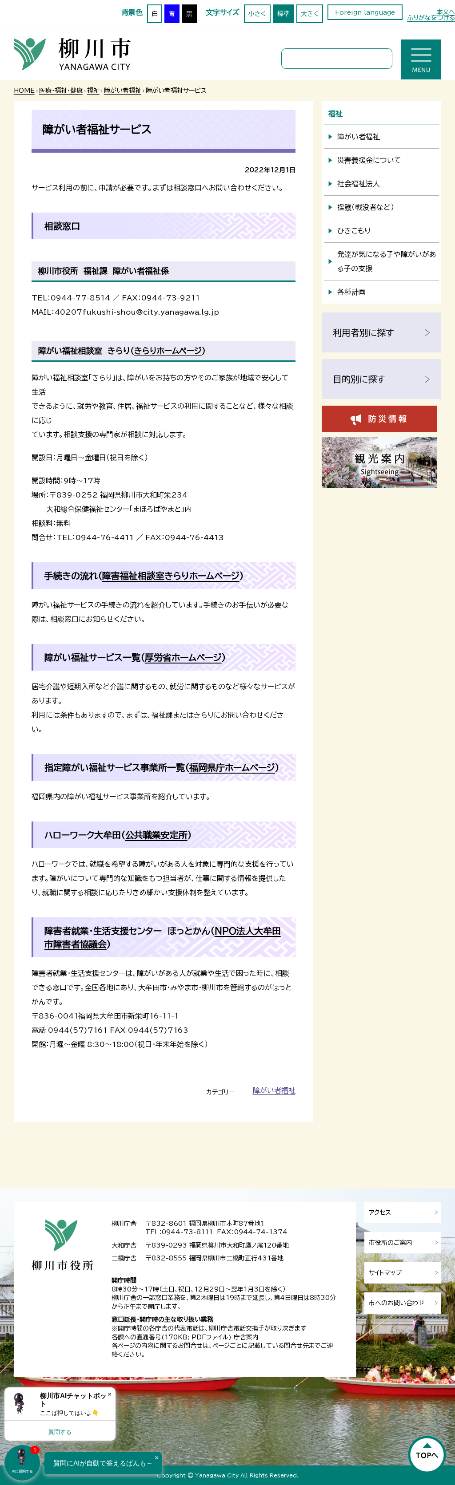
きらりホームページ (168, 351)
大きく (310, 14)
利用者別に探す (363, 332)
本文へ (445, 12)
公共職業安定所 (156, 834)
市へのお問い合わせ (397, 1303)
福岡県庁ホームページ (232, 767)
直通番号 (148, 1337)
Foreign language (365, 12)
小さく (257, 14)
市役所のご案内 (390, 1243)
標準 (283, 14)
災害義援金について (369, 160)
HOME (24, 90)
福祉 (93, 90)
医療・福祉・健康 (61, 90)
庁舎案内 (246, 1337)
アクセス (380, 1212)
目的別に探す (359, 379)
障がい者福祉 (122, 90)
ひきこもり (354, 230)
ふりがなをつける (431, 18)
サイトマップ (385, 1273)
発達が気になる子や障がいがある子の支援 (386, 261)
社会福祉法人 (358, 183)
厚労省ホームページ (183, 657)
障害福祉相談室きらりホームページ (170, 575)
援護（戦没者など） (365, 207)
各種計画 (351, 292)
